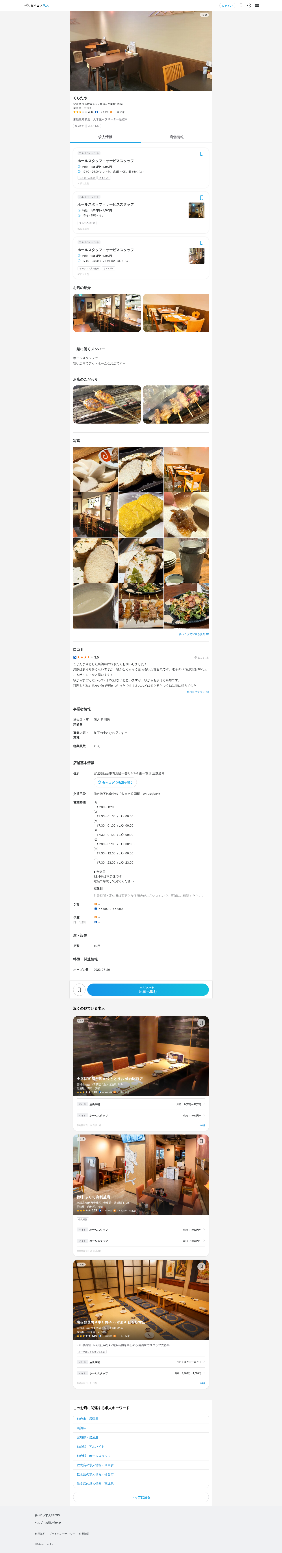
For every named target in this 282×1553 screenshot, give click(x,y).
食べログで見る (196, 692)
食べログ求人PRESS (47, 1515)
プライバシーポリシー (62, 1533)
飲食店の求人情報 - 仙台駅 (95, 1465)
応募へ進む (148, 990)
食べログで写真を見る (192, 634)
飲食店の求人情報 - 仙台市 (95, 1474)
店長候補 (94, 1104)
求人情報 (105, 136)
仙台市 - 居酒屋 (87, 1418)
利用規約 (40, 1533)
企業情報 (84, 1533)
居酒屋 (81, 1428)
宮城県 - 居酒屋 (87, 1437)
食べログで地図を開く (117, 782)
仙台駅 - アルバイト (90, 1446)
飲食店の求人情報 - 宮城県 (95, 1483)
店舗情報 (177, 136)
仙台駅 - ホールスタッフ (94, 1455)
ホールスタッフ (98, 1115)
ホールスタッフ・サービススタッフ (106, 160)
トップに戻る (141, 1497)
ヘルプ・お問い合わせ (48, 1523)
